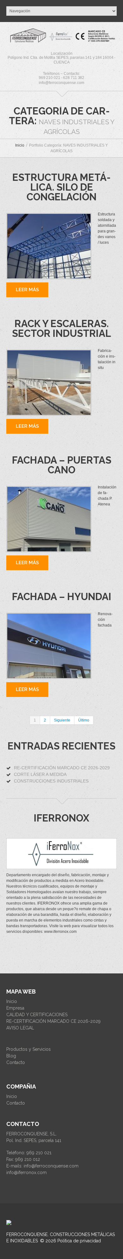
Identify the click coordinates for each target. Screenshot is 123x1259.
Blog (11, 1055)
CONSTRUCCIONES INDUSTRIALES (51, 780)
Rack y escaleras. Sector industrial (61, 328)
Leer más (27, 289)
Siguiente (62, 720)
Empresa (15, 1008)
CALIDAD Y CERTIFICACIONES (36, 1014)
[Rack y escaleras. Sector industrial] (49, 382)
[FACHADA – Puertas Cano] (49, 519)
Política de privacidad (79, 1240)
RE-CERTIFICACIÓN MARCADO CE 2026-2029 (62, 767)
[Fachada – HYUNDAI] (49, 646)
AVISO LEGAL (20, 1027)
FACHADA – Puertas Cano (61, 465)
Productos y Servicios (28, 1049)
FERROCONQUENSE (27, 1234)
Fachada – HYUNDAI (61, 596)
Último (83, 720)
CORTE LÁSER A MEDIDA (40, 774)
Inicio (19, 145)
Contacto (15, 1062)
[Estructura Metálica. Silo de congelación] (49, 246)
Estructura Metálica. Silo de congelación (61, 187)
